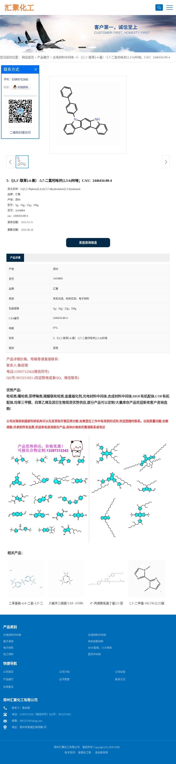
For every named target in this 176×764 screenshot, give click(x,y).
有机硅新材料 (95, 641)
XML (117, 747)
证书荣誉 (64, 679)
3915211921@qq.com (31, 720)
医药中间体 (94, 654)
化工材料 (8, 654)
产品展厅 (43, 57)
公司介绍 (64, 671)
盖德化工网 (84, 752)
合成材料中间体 (97, 635)
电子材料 (8, 647)
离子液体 (8, 641)
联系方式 (120, 679)
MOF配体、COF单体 (100, 647)
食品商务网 (101, 752)
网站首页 (28, 57)
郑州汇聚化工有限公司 (67, 747)
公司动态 (120, 671)
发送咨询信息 (88, 242)
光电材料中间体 (63, 57)
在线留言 (8, 686)
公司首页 (8, 671)
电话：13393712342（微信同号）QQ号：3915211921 (41, 714)
